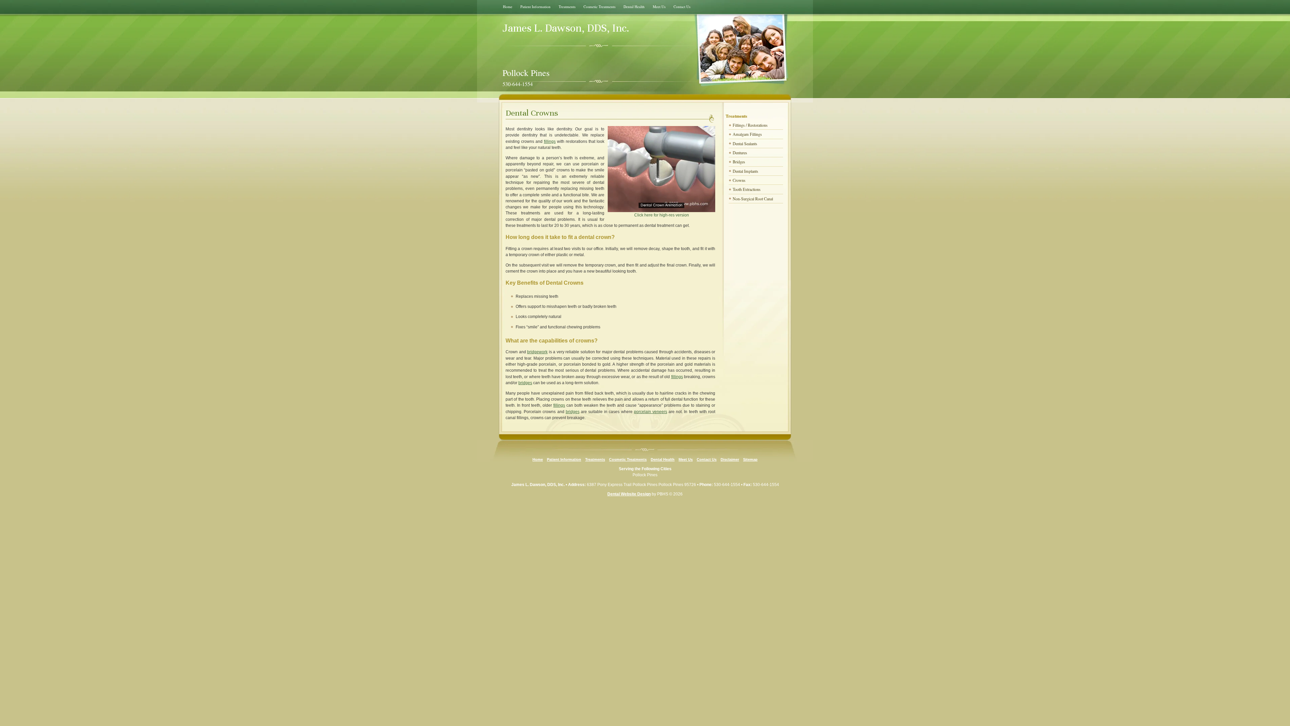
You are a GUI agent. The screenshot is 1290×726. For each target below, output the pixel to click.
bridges (525, 382)
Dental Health (634, 6)
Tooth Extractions (747, 189)
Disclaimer (730, 459)
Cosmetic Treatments (599, 6)
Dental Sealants (745, 143)
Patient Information (535, 6)
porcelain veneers (650, 411)
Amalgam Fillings (747, 134)
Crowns (739, 180)
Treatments (567, 6)
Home (507, 6)
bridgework (537, 352)
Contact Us (682, 6)
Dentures (740, 152)
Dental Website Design (629, 494)
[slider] (661, 206)
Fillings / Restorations (750, 125)
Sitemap (750, 459)
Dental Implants (745, 171)
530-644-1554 (727, 484)
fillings (550, 141)
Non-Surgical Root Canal (753, 198)
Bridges (739, 161)
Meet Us (659, 6)
